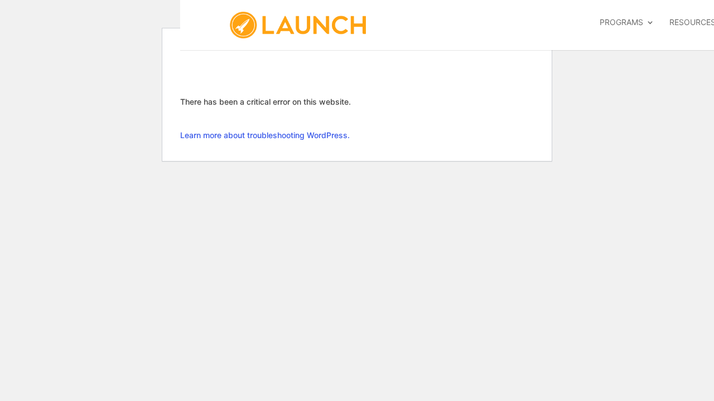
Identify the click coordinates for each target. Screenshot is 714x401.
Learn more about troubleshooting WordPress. (265, 135)
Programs (621, 22)
